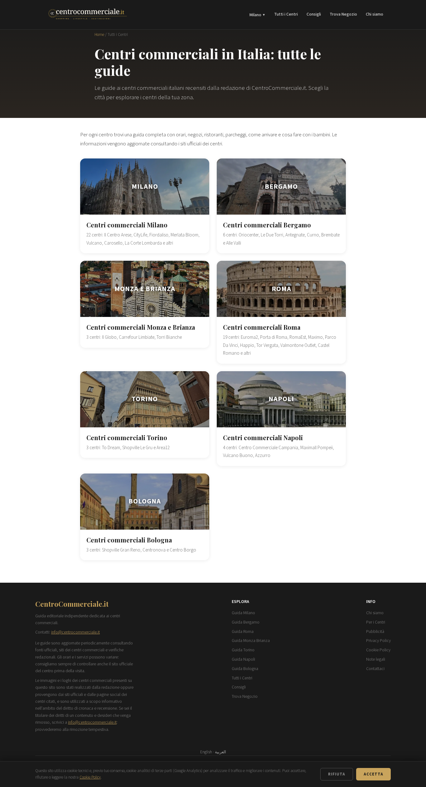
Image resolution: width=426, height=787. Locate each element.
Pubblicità (375, 632)
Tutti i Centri (286, 14)
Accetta (373, 774)
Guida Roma (243, 632)
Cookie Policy (378, 650)
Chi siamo (374, 14)
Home (99, 34)
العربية (220, 752)
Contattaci (375, 669)
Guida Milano (243, 613)
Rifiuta (336, 774)
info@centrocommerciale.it (75, 632)
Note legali (375, 659)
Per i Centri (375, 622)
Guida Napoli (243, 659)
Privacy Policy (378, 641)
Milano (257, 15)
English (206, 752)
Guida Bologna (245, 669)
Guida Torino (243, 650)
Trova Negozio (343, 14)
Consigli (314, 14)
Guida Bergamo (245, 622)
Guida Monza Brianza (251, 641)
